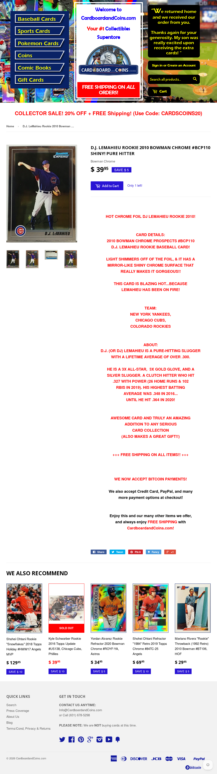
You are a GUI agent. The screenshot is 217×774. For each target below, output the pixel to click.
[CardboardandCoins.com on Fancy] (117, 740)
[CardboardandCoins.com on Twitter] (62, 740)
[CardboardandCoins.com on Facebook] (71, 740)
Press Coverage (17, 710)
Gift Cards (31, 80)
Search (11, 705)
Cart (163, 91)
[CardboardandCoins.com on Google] (90, 740)
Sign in (157, 65)
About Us (12, 716)
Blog (9, 722)
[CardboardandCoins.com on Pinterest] (81, 740)
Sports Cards (34, 31)
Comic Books (34, 68)
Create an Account (181, 65)
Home (10, 126)
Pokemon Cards (38, 43)
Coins (25, 55)
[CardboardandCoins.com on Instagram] (99, 740)
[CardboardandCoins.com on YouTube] (109, 740)
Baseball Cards (37, 19)
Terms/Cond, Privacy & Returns (28, 728)
